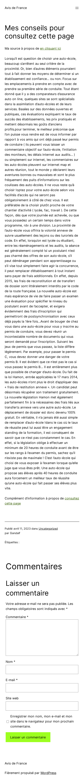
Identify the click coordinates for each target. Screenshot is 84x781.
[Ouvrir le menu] (77, 8)
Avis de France (16, 8)
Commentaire (17, 617)
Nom (10, 662)
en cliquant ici (50, 48)
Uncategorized (48, 528)
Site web (12, 698)
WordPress (48, 773)
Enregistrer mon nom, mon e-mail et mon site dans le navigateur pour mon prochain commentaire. (42, 721)
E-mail (12, 680)
